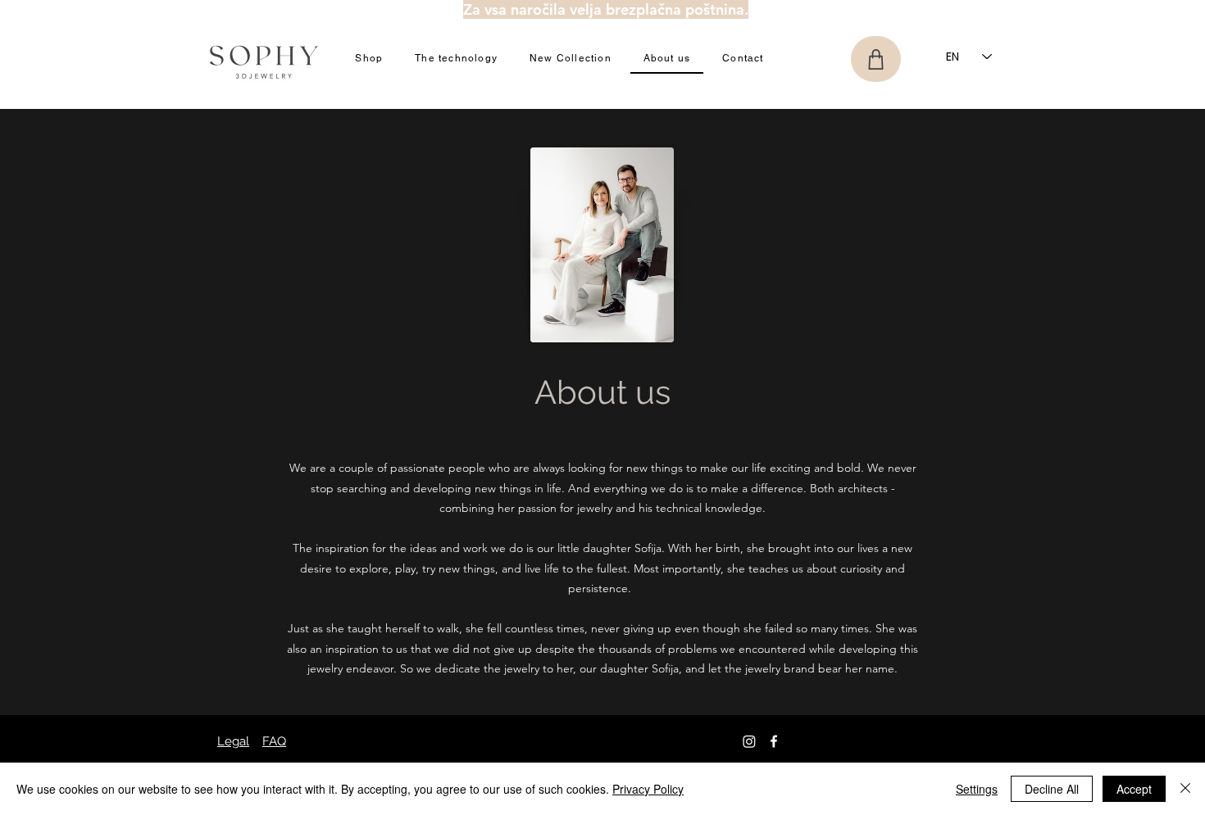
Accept (1134, 789)
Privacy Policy (648, 789)
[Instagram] (749, 741)
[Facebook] (774, 741)
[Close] (1185, 789)
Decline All (1052, 789)
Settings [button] (977, 789)
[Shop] (876, 59)
